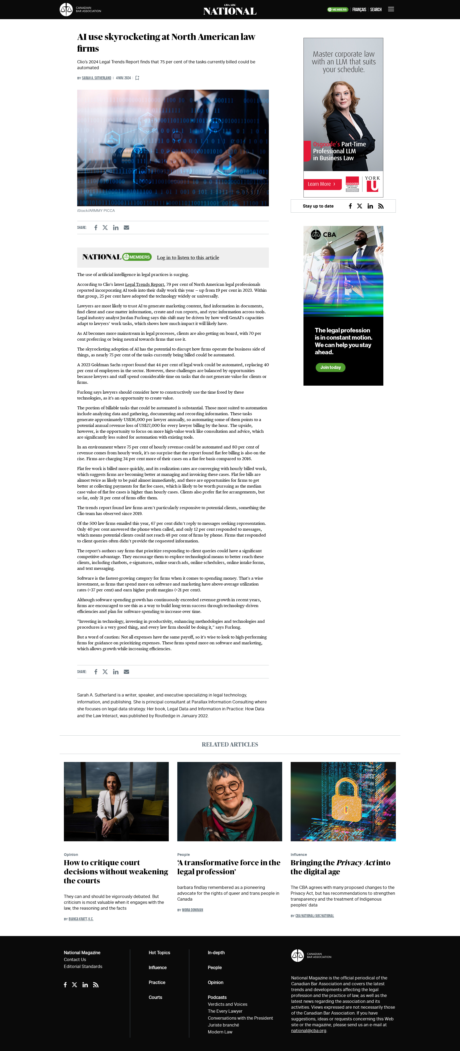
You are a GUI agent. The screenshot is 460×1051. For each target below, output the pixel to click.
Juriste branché (223, 1025)
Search (376, 9)
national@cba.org (308, 1030)
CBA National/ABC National (314, 915)
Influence (299, 854)
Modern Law (220, 1031)
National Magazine (82, 952)
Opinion (71, 854)
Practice (157, 982)
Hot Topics (159, 952)
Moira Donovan (192, 910)
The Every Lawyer (225, 1011)
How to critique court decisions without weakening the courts (116, 872)
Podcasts (217, 997)
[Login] (137, 78)
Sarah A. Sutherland (96, 78)
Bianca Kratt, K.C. (81, 919)
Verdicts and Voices (227, 1004)
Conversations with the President (240, 1018)
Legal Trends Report (144, 284)
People (183, 854)
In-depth (216, 952)
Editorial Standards (83, 966)
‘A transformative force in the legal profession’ (229, 867)
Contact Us (75, 959)
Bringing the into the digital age (341, 867)
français (359, 9)
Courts (155, 997)
